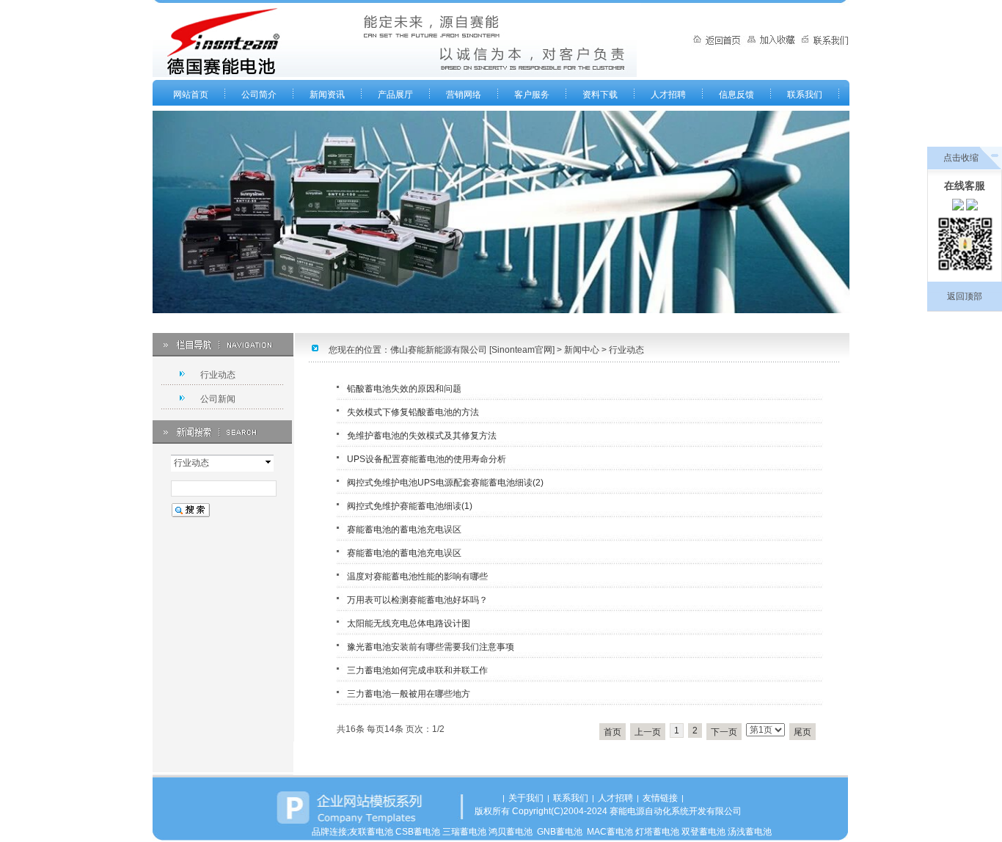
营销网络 (463, 94)
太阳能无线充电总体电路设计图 (408, 623)
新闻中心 (581, 350)
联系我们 (804, 94)
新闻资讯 (327, 94)
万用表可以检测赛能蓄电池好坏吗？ (417, 600)
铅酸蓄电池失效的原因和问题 (404, 389)
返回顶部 (964, 296)
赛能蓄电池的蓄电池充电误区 (404, 529)
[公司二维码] (964, 246)
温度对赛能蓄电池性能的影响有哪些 (417, 576)
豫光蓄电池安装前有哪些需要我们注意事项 (430, 647)
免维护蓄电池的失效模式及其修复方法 (422, 436)
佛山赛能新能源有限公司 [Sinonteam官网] (472, 350)
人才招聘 (668, 94)
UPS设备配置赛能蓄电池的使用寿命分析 (426, 459)
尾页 (802, 732)
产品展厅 (395, 94)
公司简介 (259, 94)
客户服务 (531, 94)
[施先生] (972, 207)
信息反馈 (736, 94)
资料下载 (600, 94)
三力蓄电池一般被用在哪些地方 (408, 694)
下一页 (724, 732)
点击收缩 (961, 158)
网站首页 (190, 94)
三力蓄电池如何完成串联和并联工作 (417, 670)
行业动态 (626, 350)
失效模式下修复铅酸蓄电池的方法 (413, 412)
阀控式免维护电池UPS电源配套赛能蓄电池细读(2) (445, 482)
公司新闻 (217, 399)
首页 (612, 732)
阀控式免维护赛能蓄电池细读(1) (409, 506)
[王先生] (958, 207)
